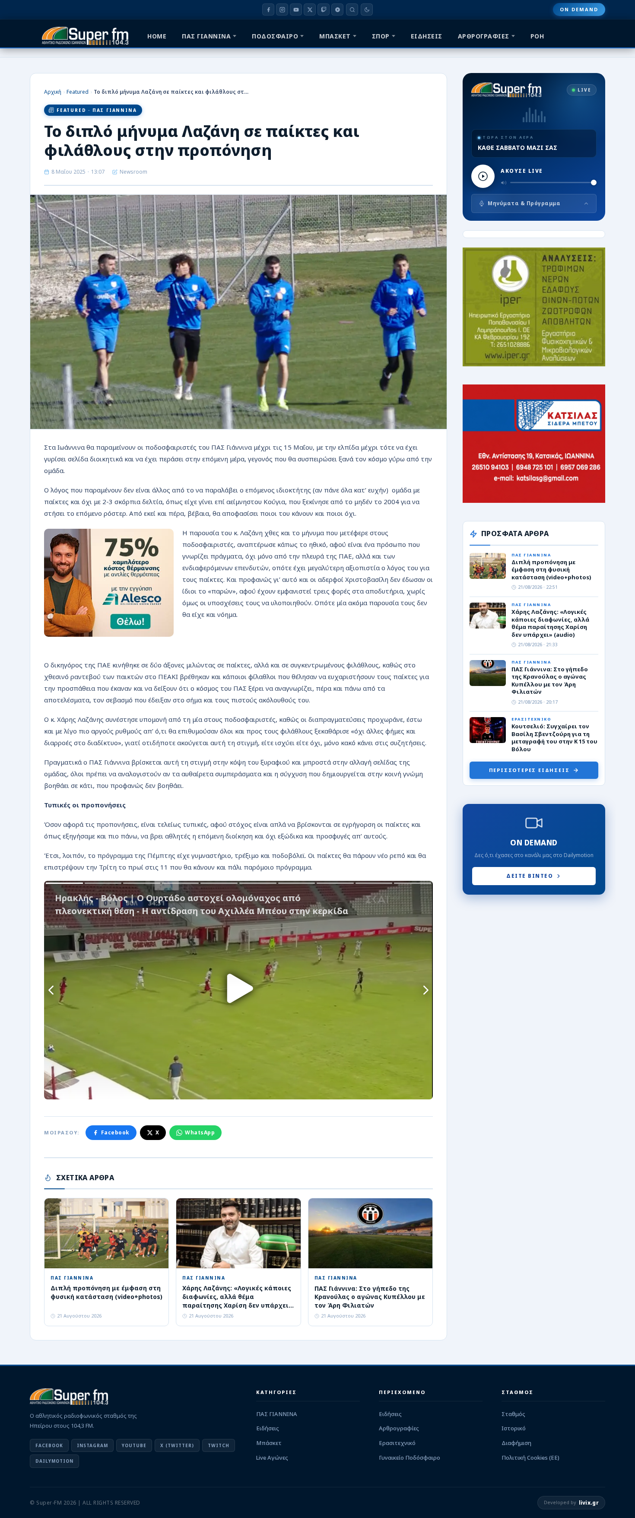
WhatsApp (200, 1132)
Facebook (115, 1132)
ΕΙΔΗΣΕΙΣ (426, 36)
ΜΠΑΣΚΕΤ (335, 36)
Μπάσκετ (269, 1443)
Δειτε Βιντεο (529, 876)
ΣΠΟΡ (381, 36)
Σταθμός (513, 1414)
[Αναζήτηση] (352, 9)
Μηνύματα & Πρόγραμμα (524, 203)
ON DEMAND (579, 9)
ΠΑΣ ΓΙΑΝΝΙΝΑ (206, 36)
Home (156, 36)
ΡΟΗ (537, 36)
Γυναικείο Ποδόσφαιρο (409, 1457)
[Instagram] (282, 9)
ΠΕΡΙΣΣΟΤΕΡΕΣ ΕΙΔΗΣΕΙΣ (529, 770)
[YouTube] (296, 9)
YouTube (134, 1445)
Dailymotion (54, 1461)
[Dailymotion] (337, 9)
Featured (78, 91)
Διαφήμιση (516, 1443)
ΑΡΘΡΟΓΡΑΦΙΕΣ (483, 36)
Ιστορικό (514, 1428)
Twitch (218, 1445)
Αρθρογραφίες (399, 1428)
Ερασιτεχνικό (397, 1443)
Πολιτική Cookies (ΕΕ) (530, 1457)
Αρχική (52, 91)
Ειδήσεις (267, 1428)
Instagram (92, 1445)
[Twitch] (324, 9)
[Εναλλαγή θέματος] (367, 9)
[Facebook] (268, 9)
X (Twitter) (177, 1445)
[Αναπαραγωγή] (483, 176)
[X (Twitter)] (310, 9)
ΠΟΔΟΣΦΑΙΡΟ (275, 36)
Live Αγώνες (272, 1457)
